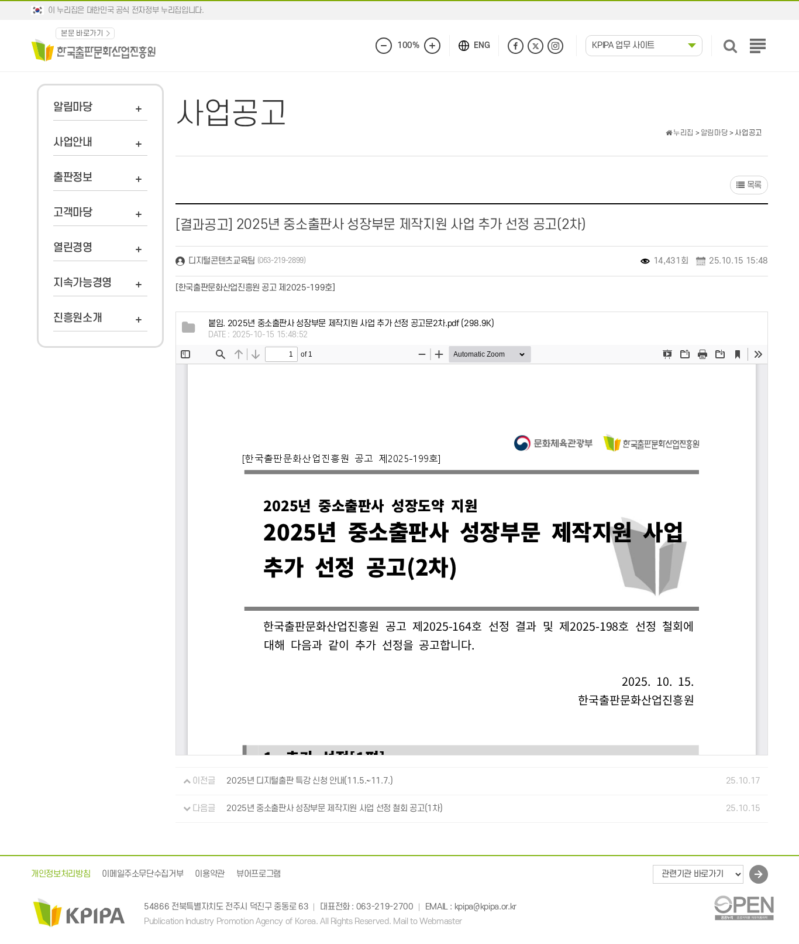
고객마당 (72, 213)
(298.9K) (351, 324)
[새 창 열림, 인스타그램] (555, 46)
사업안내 (72, 142)
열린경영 (72, 248)
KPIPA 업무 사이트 (623, 45)
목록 (753, 185)
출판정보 (72, 178)
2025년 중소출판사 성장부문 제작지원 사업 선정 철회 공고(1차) (334, 808)
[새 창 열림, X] (535, 46)
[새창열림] (744, 907)
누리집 (682, 133)
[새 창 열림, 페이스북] (516, 46)
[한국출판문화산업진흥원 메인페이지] (93, 49)
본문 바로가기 (82, 33)
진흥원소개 (77, 318)
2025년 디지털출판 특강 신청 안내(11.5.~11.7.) (309, 781)
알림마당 (72, 107)
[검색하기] (730, 46)
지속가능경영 (82, 283)
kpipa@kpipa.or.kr (485, 907)
